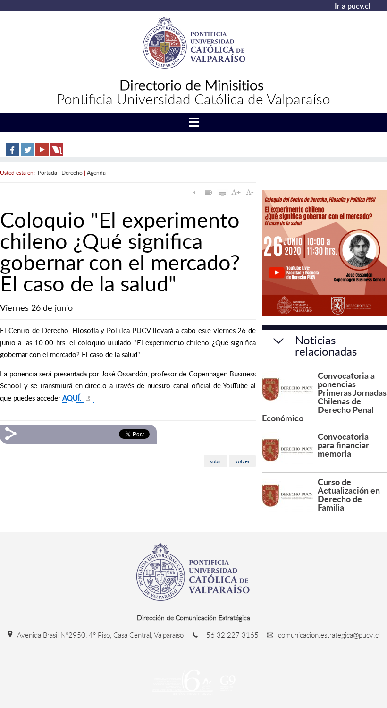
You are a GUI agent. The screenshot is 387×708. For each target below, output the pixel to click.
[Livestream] (56, 154)
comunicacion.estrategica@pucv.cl (328, 635)
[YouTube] (42, 154)
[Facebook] (12, 154)
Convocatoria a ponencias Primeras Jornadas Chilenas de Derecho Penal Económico (324, 396)
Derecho (72, 172)
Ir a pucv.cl (352, 5)
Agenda (96, 172)
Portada (47, 172)
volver (242, 460)
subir (215, 460)
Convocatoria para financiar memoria (343, 444)
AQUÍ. (73, 397)
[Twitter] (27, 154)
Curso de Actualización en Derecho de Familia (349, 494)
